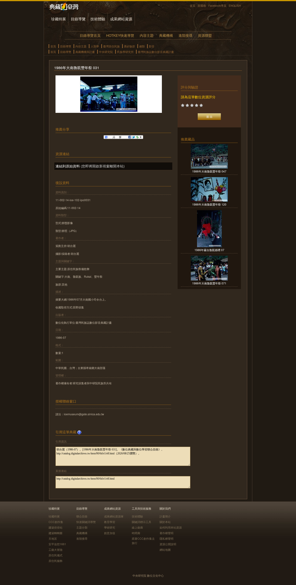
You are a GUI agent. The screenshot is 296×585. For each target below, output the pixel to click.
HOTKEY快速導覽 (120, 35)
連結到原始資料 (68, 165)
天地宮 (53, 538)
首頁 (192, 5)
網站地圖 (165, 549)
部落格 (202, 5)
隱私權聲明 (166, 538)
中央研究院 (106, 52)
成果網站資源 (121, 19)
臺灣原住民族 (111, 46)
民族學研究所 (125, 52)
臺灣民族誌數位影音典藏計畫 (156, 52)
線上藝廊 (137, 527)
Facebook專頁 (217, 5)
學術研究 (109, 527)
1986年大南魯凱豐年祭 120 (209, 204)
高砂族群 (129, 46)
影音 (151, 46)
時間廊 (136, 533)
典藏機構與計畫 (85, 52)
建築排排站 (55, 527)
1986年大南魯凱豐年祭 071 (209, 283)
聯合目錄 (81, 516)
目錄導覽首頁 (90, 35)
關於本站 (165, 522)
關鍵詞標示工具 (141, 522)
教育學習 (109, 522)
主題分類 (81, 527)
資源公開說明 (168, 544)
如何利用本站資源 (171, 527)
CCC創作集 (56, 522)
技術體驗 (97, 19)
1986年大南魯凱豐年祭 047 (209, 171)
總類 (142, 46)
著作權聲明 (166, 533)
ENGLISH (235, 5)
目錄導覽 (78, 19)
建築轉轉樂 (55, 533)
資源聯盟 (205, 35)
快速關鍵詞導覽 (86, 522)
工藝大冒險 (55, 549)
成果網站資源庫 (113, 516)
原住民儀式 (55, 555)
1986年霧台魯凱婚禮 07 (209, 250)
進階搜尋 (185, 35)
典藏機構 (166, 35)
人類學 (95, 46)
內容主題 (147, 35)
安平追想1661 (57, 544)
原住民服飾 (55, 561)
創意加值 (109, 533)
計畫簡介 (165, 516)
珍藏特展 (58, 19)
